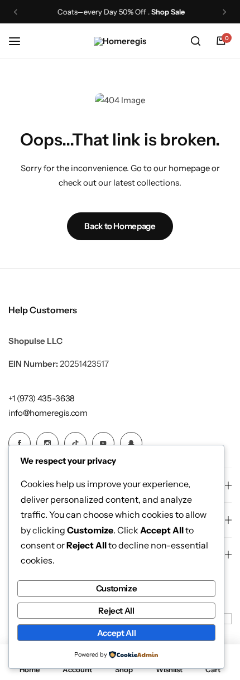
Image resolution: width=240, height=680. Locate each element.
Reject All (116, 610)
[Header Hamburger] (20, 41)
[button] (15, 12)
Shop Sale (167, 12)
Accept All (116, 633)
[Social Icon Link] (19, 443)
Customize (116, 588)
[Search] (195, 41)
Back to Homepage (119, 226)
